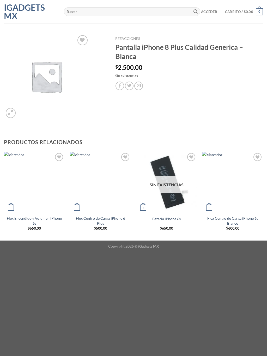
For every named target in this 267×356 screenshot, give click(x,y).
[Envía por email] (138, 86)
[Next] (263, 195)
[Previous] (4, 195)
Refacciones (127, 38)
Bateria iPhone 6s (166, 219)
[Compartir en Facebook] (120, 86)
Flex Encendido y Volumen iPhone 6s (34, 220)
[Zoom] (11, 113)
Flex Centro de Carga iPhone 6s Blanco (232, 220)
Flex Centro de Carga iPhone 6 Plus (100, 220)
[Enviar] (195, 11)
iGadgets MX (24, 11)
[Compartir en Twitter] (129, 86)
